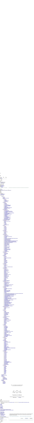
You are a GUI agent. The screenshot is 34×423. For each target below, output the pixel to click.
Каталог (4, 197)
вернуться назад (14, 397)
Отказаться (26, 418)
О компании (1, 406)
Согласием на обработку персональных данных (23, 402)
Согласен (31, 418)
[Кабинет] (17, 175)
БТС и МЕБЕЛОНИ (6, 210)
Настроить (22, 418)
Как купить (4, 377)
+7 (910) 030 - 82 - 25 (2, 182)
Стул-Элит (5, 338)
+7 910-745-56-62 (2, 183)
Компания (4, 381)
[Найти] (1, 180)
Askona (5, 226)
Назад (5, 199)
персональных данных (11, 402)
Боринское (5, 203)
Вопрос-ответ (1, 413)
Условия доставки (2, 412)
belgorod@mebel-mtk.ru (3, 416)
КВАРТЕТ (5, 256)
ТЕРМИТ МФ (5, 341)
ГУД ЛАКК (5, 366)
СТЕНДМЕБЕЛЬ (6, 318)
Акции (1, 404)
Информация (1, 408)
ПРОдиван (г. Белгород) (7, 307)
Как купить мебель (2, 410)
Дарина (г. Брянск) (6, 235)
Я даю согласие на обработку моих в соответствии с (15, 402)
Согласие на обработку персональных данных (5, 409)
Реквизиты (1, 407)
